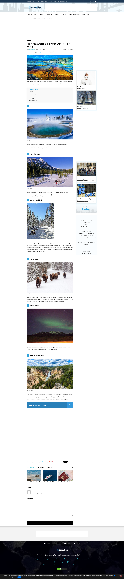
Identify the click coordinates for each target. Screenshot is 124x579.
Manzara (31, 91)
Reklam (37, 1)
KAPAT (19, 577)
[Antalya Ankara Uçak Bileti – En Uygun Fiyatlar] (34, 475)
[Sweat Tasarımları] (86, 78)
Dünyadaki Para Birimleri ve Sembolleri (73, 564)
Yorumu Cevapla (36, 495)
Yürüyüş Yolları (32, 93)
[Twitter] (93, 1)
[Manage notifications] (120, 576)
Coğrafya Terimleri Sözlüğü (86, 220)
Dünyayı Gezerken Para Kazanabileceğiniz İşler (82, 178)
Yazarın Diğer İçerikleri (45, 467)
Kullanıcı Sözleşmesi (54, 1)
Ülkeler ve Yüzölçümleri (60, 562)
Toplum (57, 14)
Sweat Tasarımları (81, 86)
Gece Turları (31, 98)
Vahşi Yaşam (31, 96)
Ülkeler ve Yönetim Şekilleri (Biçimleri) (86, 242)
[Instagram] (90, 1)
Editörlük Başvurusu (45, 1)
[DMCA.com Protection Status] (62, 569)
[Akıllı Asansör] (86, 98)
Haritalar (86, 224)
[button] (85, 1)
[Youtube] (95, 1)
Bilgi (78, 88)
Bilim (35, 14)
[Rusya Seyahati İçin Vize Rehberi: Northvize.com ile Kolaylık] (65, 475)
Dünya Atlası (32, 49)
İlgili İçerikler (31, 467)
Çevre (64, 14)
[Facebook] (87, 1)
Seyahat (42, 14)
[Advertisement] (71, 7)
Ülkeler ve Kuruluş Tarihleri (86, 235)
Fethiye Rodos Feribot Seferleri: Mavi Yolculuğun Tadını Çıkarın (49, 482)
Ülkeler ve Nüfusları (86, 231)
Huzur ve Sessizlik (33, 100)
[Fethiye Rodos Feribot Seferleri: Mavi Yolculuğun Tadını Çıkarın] (50, 475)
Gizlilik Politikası (63, 1)
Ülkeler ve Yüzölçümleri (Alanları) (86, 233)
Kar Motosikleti (32, 95)
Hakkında (29, 1)
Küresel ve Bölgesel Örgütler (83, 201)
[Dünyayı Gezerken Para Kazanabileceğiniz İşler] (86, 169)
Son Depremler (86, 222)
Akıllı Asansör (80, 106)
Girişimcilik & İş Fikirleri (82, 180)
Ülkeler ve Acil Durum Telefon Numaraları (86, 240)
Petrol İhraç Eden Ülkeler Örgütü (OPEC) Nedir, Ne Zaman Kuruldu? (85, 199)
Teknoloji (85, 14)
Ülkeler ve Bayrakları (86, 229)
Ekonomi (49, 14)
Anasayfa (29, 14)
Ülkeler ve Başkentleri (86, 226)
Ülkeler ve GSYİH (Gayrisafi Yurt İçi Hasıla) (86, 237)
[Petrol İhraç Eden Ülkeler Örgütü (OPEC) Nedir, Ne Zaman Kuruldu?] (86, 190)
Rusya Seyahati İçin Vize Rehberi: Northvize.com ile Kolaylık (65, 482)
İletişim (33, 1)
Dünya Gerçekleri (74, 14)
